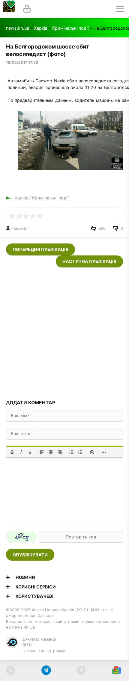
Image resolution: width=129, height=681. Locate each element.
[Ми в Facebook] (81, 670)
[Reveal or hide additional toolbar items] (103, 452)
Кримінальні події (70, 28)
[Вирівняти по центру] (50, 452)
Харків (40, 28)
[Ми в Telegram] (46, 670)
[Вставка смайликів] (92, 452)
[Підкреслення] (30, 452)
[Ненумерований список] (71, 452)
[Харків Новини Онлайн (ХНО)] (9, 9)
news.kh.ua (17, 28)
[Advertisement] (64, 331)
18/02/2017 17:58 (22, 62)
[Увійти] (27, 9)
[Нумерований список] (80, 452)
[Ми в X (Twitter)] (10, 670)
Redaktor (20, 228)
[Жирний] (12, 452)
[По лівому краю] (41, 452)
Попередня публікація (40, 249)
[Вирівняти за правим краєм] (59, 452)
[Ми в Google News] (116, 670)
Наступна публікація (89, 261)
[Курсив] (21, 452)
